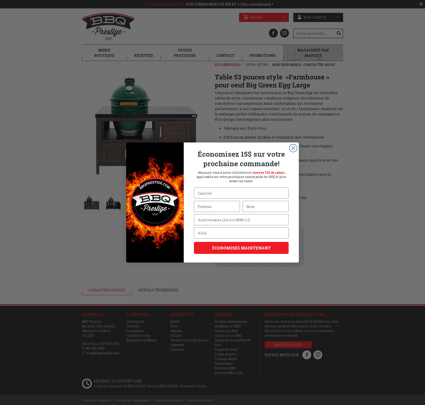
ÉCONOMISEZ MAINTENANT (241, 248)
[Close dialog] (293, 148)
